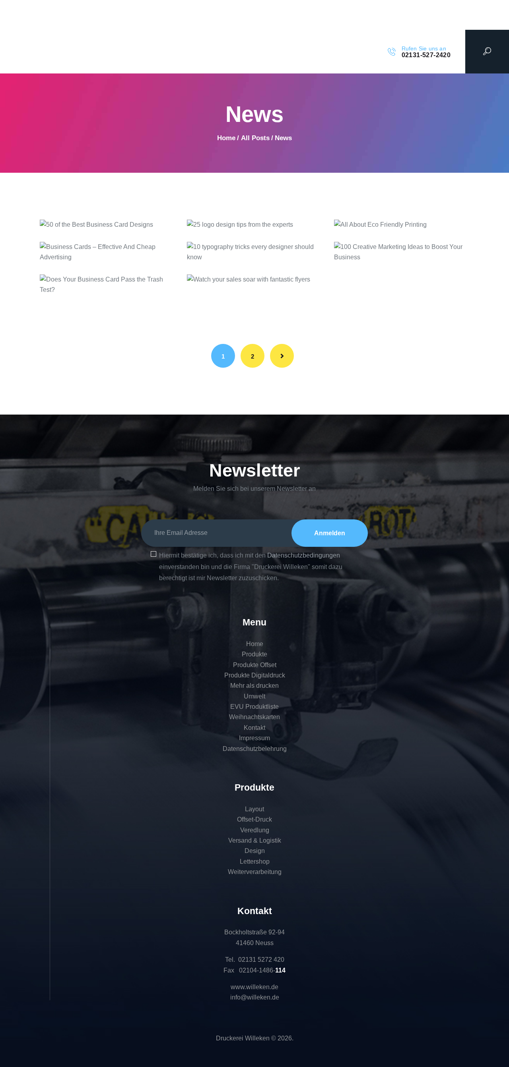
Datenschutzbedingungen (303, 555)
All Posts (255, 138)
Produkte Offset (254, 665)
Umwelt (254, 696)
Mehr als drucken (254, 685)
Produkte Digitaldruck (254, 675)
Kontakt (254, 727)
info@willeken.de (254, 997)
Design (255, 850)
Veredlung (254, 830)
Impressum (254, 738)
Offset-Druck (254, 819)
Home (226, 138)
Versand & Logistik (254, 840)
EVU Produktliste (254, 706)
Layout (254, 809)
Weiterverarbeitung (255, 871)
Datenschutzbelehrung (255, 748)
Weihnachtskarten (254, 717)
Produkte (254, 654)
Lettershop (255, 861)
